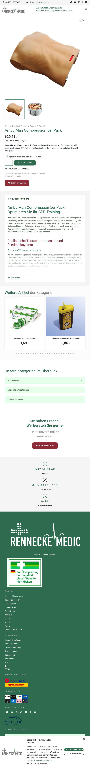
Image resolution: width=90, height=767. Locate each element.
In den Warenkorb (24, 163)
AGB (6, 662)
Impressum (9, 659)
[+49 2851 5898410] (45, 464)
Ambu (19, 176)
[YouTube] (75, 2)
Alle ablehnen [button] (73, 754)
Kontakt (45, 501)
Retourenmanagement (14, 651)
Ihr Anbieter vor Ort (12, 600)
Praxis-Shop (10, 611)
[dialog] (45, 751)
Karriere (8, 618)
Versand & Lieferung (13, 640)
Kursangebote (10, 604)
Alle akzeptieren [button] (75, 749)
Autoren (8, 626)
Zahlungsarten (11, 644)
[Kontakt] (45, 496)
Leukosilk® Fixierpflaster (24, 339)
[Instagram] (79, 2)
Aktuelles (8, 615)
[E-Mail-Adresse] (35, 712)
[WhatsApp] (30, 712)
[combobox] (84, 739)
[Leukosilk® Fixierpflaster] (24, 298)
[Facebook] (71, 2)
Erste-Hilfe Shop (11, 607)
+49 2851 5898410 (45, 469)
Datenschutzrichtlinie (43, 760)
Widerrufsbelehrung (13, 647)
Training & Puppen (19, 126)
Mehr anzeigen (14, 277)
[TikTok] (82, 2)
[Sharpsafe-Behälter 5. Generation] (65, 298)
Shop (7, 126)
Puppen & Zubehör (37, 126)
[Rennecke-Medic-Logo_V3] (13, 9)
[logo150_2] (45, 721)
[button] (81, 21)
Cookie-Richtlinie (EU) (13, 630)
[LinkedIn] (86, 2)
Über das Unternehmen (14, 596)
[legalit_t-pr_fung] (25, 572)
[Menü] (87, 9)
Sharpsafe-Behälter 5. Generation (65, 339)
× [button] (87, 739)
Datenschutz (10, 655)
